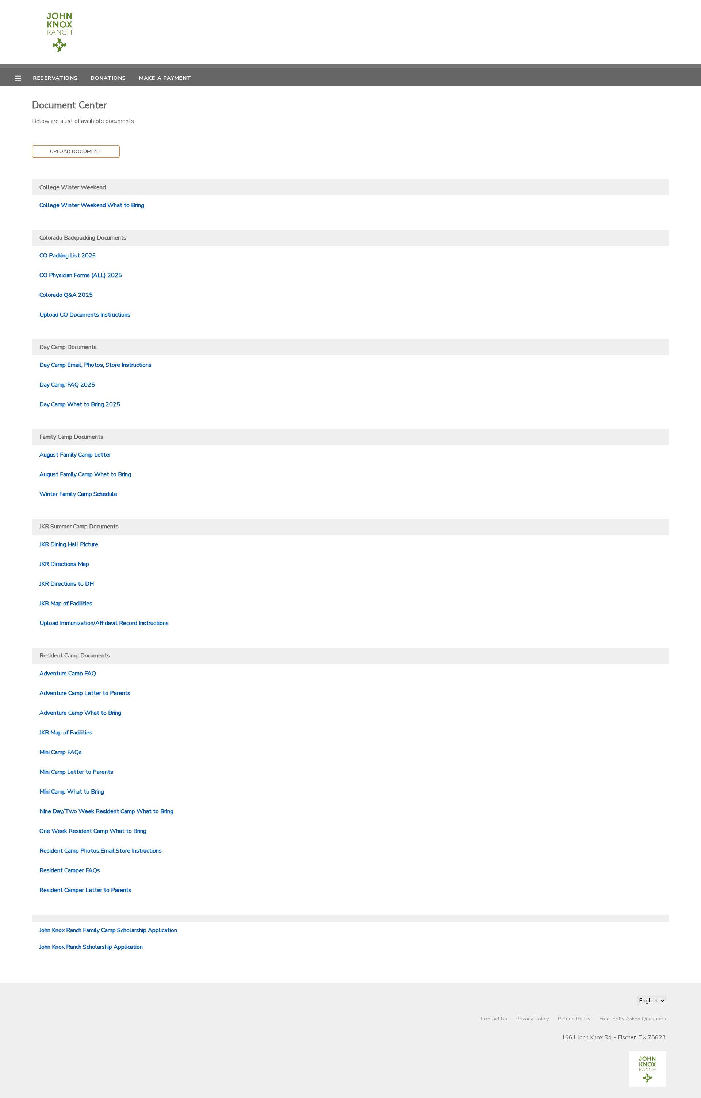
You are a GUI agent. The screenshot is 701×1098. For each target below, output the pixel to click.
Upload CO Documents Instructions (84, 315)
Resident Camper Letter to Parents (85, 890)
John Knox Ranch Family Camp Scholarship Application (108, 930)
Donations (108, 78)
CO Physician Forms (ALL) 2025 (80, 275)
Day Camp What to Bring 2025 (79, 404)
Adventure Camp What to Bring (80, 713)
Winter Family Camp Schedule (78, 494)
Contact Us (494, 1018)
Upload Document (76, 151)
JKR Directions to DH (66, 584)
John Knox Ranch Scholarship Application (91, 947)
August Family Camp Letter (75, 455)
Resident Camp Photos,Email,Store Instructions (100, 851)
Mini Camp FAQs (60, 752)
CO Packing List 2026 (67, 256)
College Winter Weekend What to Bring (91, 205)
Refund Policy (574, 1018)
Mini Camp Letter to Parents (76, 772)
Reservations (55, 78)
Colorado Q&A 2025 (66, 295)
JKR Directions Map (64, 564)
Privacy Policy (532, 1018)
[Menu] (23, 78)
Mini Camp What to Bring (71, 792)
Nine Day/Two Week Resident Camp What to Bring (106, 811)
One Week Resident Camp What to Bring (92, 831)
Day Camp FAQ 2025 (67, 385)
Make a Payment (165, 78)
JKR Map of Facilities (65, 604)
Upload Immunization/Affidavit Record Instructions (104, 623)
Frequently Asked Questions (633, 1018)
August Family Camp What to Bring (85, 474)
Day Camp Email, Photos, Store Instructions (95, 365)
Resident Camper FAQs (69, 870)
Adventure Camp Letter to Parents (84, 693)
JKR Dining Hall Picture (68, 544)
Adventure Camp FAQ (67, 674)
